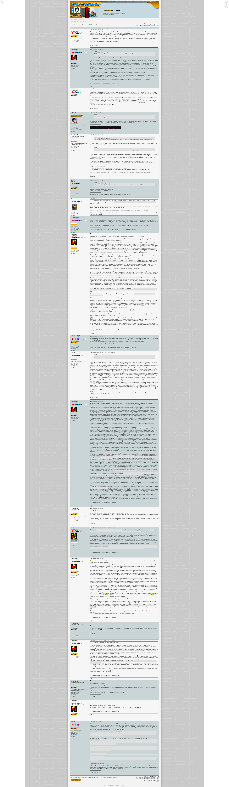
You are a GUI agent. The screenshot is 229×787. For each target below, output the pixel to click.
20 (149, 25)
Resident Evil (122, 492)
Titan (122, 76)
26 (157, 25)
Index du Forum (73, 24)
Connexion (111, 14)
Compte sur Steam (105, 83)
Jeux (79, 24)
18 (144, 25)
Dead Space (96, 32)
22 (154, 25)
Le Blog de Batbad (95, 83)
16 (140, 25)
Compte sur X (115, 83)
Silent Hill (102, 462)
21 (151, 25)
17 (142, 25)
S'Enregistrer (122, 13)
